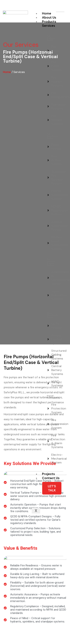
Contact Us (51, 478)
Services (48, 26)
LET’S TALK (52, 488)
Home (46, 13)
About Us (49, 17)
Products (49, 21)
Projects (48, 474)
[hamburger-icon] (60, 11)
